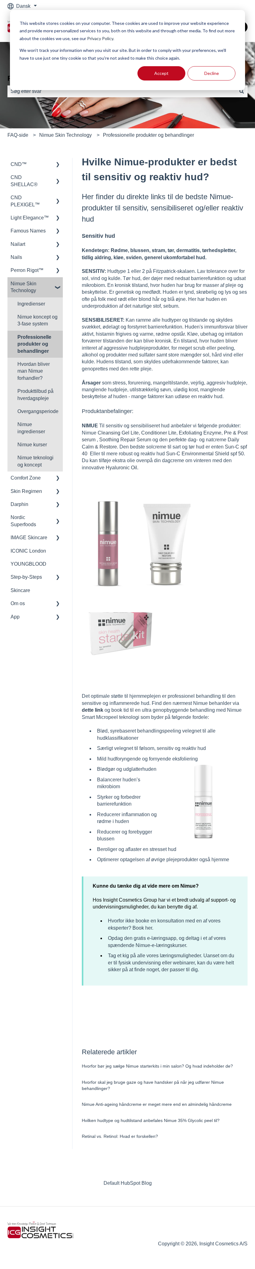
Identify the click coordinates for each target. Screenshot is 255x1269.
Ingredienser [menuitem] (31, 303)
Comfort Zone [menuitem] (26, 477)
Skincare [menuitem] (20, 590)
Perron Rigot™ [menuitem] (27, 270)
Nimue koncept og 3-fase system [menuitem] (37, 320)
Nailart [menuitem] (18, 244)
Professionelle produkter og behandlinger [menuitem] (34, 344)
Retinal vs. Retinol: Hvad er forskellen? (120, 1136)
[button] (58, 165)
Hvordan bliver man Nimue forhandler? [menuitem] (33, 371)
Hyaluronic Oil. (122, 467)
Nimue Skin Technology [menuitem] (23, 287)
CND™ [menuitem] (19, 164)
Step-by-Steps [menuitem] (26, 577)
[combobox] (121, 91)
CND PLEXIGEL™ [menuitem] (25, 201)
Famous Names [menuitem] (28, 230)
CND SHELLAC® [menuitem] (24, 181)
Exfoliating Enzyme (200, 432)
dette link (92, 710)
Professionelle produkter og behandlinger (148, 135)
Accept (161, 73)
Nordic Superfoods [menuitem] (23, 521)
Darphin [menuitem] (19, 504)
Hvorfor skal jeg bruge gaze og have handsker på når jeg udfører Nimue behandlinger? (153, 1085)
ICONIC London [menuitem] (28, 551)
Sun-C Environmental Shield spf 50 (205, 453)
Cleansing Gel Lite (118, 432)
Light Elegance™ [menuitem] (30, 217)
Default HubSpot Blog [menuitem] (128, 1183)
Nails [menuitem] (16, 257)
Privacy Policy (100, 38)
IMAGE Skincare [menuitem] (29, 537)
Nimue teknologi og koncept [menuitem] (35, 461)
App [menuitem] (15, 616)
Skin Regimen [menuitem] (26, 491)
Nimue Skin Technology (65, 135)
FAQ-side (17, 135)
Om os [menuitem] (18, 603)
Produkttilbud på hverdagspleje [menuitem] (35, 395)
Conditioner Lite (158, 432)
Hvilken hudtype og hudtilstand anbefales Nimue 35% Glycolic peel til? (151, 1120)
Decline (211, 73)
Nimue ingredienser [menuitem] (31, 428)
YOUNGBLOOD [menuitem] (28, 564)
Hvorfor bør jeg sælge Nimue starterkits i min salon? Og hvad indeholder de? (157, 1066)
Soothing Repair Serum (125, 439)
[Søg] (242, 91)
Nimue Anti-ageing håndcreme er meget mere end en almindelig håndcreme (157, 1104)
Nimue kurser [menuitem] (32, 444)
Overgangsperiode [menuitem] (37, 411)
